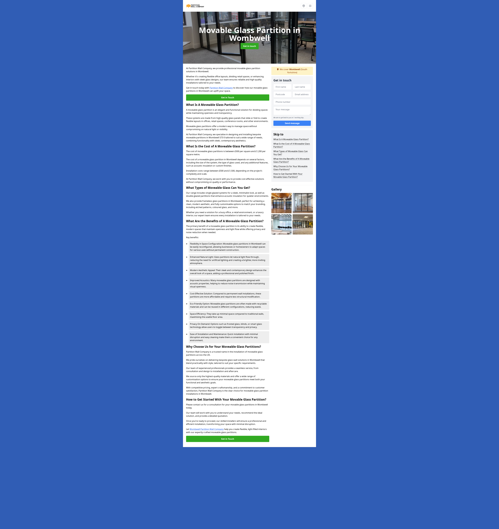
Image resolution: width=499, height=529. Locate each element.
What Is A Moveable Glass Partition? (291, 139)
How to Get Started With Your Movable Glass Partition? (288, 175)
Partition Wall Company (221, 87)
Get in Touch (227, 97)
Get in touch (249, 46)
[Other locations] (303, 6)
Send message (292, 123)
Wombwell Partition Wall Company (207, 429)
